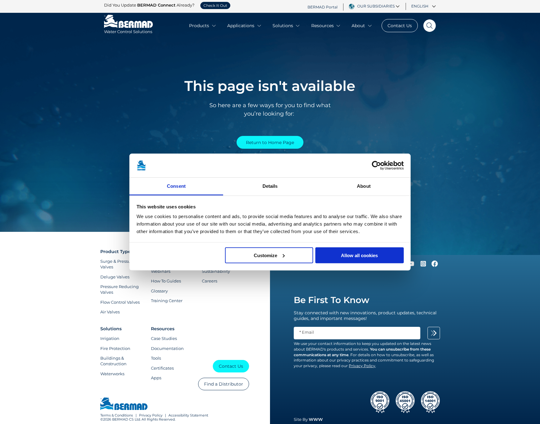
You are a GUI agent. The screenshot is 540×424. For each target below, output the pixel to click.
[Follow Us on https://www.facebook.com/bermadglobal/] (435, 265)
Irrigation (109, 338)
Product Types (116, 251)
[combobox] (379, 6)
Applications (240, 25)
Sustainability (216, 271)
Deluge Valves (114, 276)
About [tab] (364, 186)
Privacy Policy (150, 415)
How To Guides (166, 280)
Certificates (162, 368)
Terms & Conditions (116, 415)
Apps (156, 377)
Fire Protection (115, 348)
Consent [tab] (176, 186)
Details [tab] (270, 186)
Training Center (166, 300)
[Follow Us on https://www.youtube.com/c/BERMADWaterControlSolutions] (411, 265)
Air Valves (110, 311)
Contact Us (400, 25)
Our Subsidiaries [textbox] (376, 6)
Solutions (282, 25)
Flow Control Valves (120, 302)
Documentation (167, 348)
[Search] (427, 25)
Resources (322, 25)
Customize (265, 255)
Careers (209, 280)
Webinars (160, 271)
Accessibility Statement (188, 415)
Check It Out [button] (215, 5)
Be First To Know (331, 300)
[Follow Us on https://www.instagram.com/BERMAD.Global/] (423, 265)
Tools (156, 358)
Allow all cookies (359, 255)
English (419, 6)
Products (199, 25)
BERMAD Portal (323, 7)
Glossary (159, 290)
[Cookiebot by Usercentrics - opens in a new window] (376, 165)
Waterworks (112, 373)
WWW (316, 419)
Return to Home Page (270, 142)
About (358, 25)
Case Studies (164, 338)
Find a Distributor (223, 384)
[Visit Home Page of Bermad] (124, 404)
